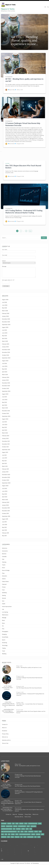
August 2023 (5, 394)
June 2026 (4, 305)
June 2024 (4, 366)
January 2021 (5, 471)
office (17, 834)
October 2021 (5, 446)
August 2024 (5, 360)
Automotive (5, 551)
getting (23, 828)
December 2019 (6, 508)
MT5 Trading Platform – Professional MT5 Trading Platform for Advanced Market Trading (23, 211)
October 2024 (5, 355)
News (3, 623)
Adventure (4, 548)
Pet (3, 626)
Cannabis (4, 556)
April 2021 (4, 463)
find (14, 828)
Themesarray (35, 863)
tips (21, 836)
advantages (4, 823)
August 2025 (5, 327)
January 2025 (5, 346)
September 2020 (6, 483)
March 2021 (5, 466)
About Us (4, 727)
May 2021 (4, 460)
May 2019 (4, 527)
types (25, 836)
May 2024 (4, 369)
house (26, 831)
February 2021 (5, 469)
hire (18, 831)
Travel (3, 651)
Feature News (5, 581)
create (39, 823)
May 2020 (4, 494)
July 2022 (4, 421)
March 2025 (5, 341)
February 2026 (5, 313)
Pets (3, 628)
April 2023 (4, 405)
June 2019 (4, 524)
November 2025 (6, 321)
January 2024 (5, 380)
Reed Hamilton (12, 143)
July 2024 (4, 363)
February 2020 (5, 502)
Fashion (4, 578)
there (9, 836)
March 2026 (5, 310)
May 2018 (4, 535)
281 (26, 231)
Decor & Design (6, 570)
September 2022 (6, 416)
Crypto (3, 564)
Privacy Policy (5, 734)
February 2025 (5, 344)
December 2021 (6, 441)
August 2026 (5, 299)
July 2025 (4, 330)
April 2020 (4, 496)
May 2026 (4, 308)
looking (12, 834)
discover (15, 826)
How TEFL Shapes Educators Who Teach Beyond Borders (29, 687)
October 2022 (5, 413)
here (31, 828)
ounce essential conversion (25, 834)
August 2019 (5, 519)
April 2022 (4, 430)
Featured (7, 163)
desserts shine (9, 826)
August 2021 (5, 452)
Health (3, 603)
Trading (4, 648)
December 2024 (6, 349)
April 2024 (4, 371)
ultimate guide (30, 836)
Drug (3, 573)
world (39, 836)
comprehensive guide (33, 823)
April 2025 (4, 338)
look (9, 834)
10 (1, 850)
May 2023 (4, 402)
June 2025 (4, 333)
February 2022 (5, 435)
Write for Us (5, 737)
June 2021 (4, 458)
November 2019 (6, 510)
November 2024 (6, 352)
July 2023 (4, 396)
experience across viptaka (7, 828)
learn (2, 834)
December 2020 (6, 474)
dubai (28, 826)
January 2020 (5, 505)
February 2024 (5, 377)
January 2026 (5, 316)
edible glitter (33, 826)
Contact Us (4, 724)
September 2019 (6, 516)
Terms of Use (5, 743)
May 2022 (4, 427)
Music (3, 620)
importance (31, 831)
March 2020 (5, 499)
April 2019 (4, 530)
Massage (4, 617)
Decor (3, 567)
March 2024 (5, 374)
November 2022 (6, 410)
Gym (3, 601)
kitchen (36, 831)
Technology (4, 645)
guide (27, 828)
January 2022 (5, 438)
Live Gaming (5, 612)
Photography (5, 631)
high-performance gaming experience (9, 831)
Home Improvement (7, 606)
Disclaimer (4, 730)
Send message (5, 286)
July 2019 (4, 521)
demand (3, 826)
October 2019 (5, 513)
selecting (38, 834)
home (22, 831)
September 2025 (6, 324)
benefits (9, 823)
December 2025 (6, 319)
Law (3, 609)
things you (17, 836)
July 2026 (4, 302)
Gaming (4, 595)
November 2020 (6, 477)
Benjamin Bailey (12, 89)
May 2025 (4, 335)
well (35, 836)
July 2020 (4, 488)
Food (3, 590)
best (13, 823)
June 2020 (4, 491)
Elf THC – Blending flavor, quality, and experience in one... (24, 40)
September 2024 (6, 358)
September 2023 (6, 391)
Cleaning (4, 562)
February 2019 (5, 533)
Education (4, 576)
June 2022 (4, 424)
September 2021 (6, 449)
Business (4, 553)
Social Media (5, 637)
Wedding (4, 653)
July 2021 (4, 455)
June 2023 (4, 399)
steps (42, 834)
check (26, 823)
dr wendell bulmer (22, 826)
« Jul (2, 859)
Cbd (3, 559)
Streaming (4, 642)
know (40, 831)
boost (17, 823)
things (12, 836)
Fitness (4, 587)
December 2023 (6, 383)
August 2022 (5, 419)
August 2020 (5, 485)
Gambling (4, 592)
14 (28, 850)
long (6, 834)
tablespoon (4, 836)
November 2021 (6, 444)
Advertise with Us (6, 740)
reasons (33, 834)
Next (30, 231)
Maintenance (5, 614)
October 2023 (5, 388)
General (4, 598)
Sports (3, 640)
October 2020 (5, 480)
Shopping (4, 634)
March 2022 (5, 433)
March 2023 (5, 408)
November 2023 (6, 385)
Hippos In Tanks (8, 9)
